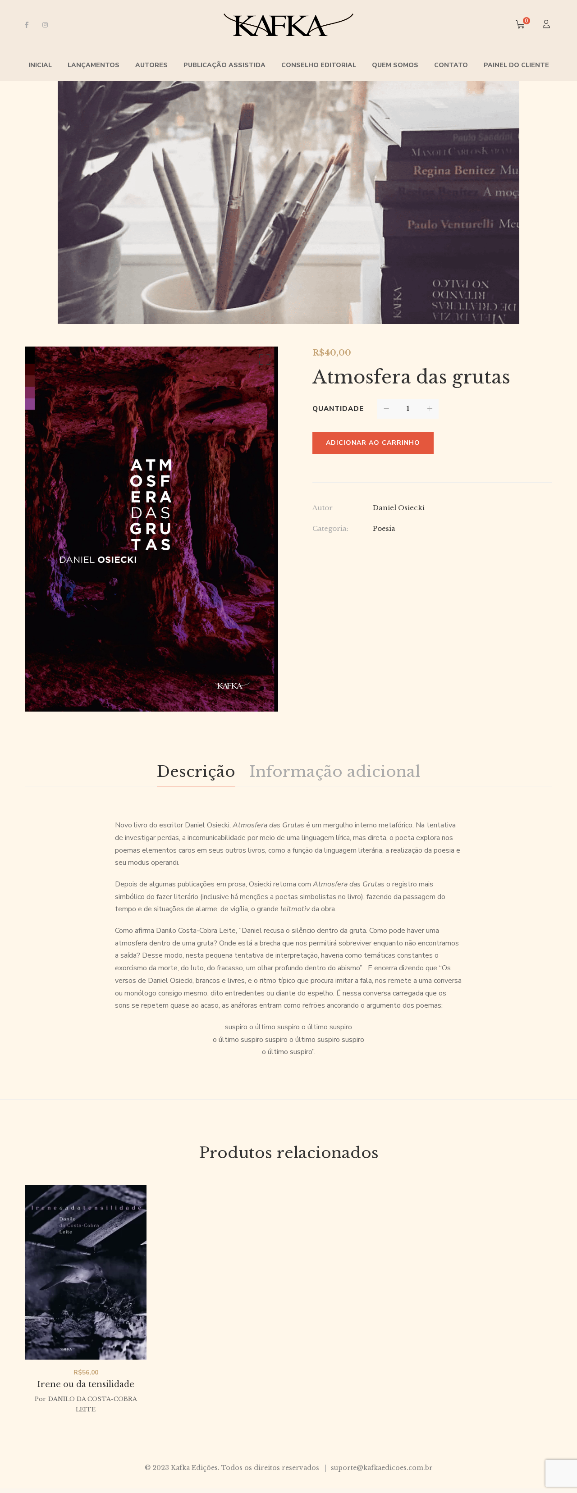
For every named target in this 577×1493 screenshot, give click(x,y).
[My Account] (547, 25)
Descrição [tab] (196, 771)
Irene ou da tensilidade (85, 1384)
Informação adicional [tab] (334, 771)
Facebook (27, 25)
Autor (322, 507)
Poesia (384, 528)
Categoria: (330, 528)
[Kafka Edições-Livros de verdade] (289, 25)
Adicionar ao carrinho (373, 442)
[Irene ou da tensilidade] (86, 1272)
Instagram (45, 25)
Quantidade (338, 408)
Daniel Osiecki (399, 507)
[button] (263, 361)
